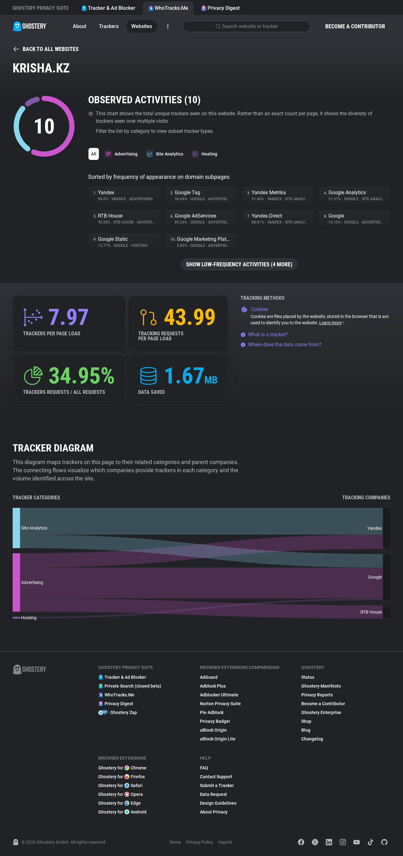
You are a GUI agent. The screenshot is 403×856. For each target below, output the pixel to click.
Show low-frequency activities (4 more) (239, 264)
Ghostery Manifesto (321, 686)
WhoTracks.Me (171, 8)
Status (307, 677)
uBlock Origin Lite (218, 738)
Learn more (330, 322)
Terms (175, 842)
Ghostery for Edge (119, 803)
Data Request (213, 794)
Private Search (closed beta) (133, 686)
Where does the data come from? (284, 345)
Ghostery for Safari (120, 785)
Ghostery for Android (122, 811)
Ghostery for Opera (120, 794)
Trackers (109, 26)
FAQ (204, 767)
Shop (306, 721)
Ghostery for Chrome (122, 767)
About (79, 26)
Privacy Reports (317, 694)
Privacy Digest (223, 8)
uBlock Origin (213, 730)
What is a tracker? (268, 334)
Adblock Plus (213, 686)
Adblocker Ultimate (219, 694)
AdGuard (209, 677)
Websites (141, 26)
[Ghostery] (30, 26)
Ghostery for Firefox (121, 776)
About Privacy (214, 811)
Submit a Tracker (217, 785)
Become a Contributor (355, 26)
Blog (305, 730)
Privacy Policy (199, 842)
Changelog (312, 738)
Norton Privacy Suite (220, 703)
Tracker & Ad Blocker (111, 8)
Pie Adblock (212, 712)
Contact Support (216, 776)
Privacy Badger (215, 721)
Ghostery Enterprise (321, 712)
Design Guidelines (218, 803)
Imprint (225, 842)
